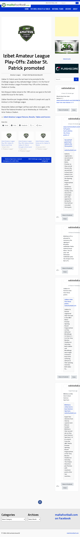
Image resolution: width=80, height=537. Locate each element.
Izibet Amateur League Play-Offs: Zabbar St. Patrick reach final (8, 143)
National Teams (57, 9)
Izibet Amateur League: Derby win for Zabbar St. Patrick (43, 143)
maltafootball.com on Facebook (66, 516)
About (75, 9)
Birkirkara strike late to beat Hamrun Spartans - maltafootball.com (70, 409)
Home (27, 9)
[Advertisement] (67, 26)
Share (74, 110)
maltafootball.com (51, 3)
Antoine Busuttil (38, 75)
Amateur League (15, 75)
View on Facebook (63, 110)
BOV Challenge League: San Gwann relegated (39, 160)
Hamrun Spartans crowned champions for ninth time (12, 160)
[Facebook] (40, 502)
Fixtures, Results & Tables (40, 9)
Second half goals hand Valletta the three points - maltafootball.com (70, 145)
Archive (68, 9)
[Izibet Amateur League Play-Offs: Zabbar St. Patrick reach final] (9, 135)
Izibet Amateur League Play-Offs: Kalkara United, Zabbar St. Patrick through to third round (26, 144)
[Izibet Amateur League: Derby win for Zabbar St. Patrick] (43, 135)
